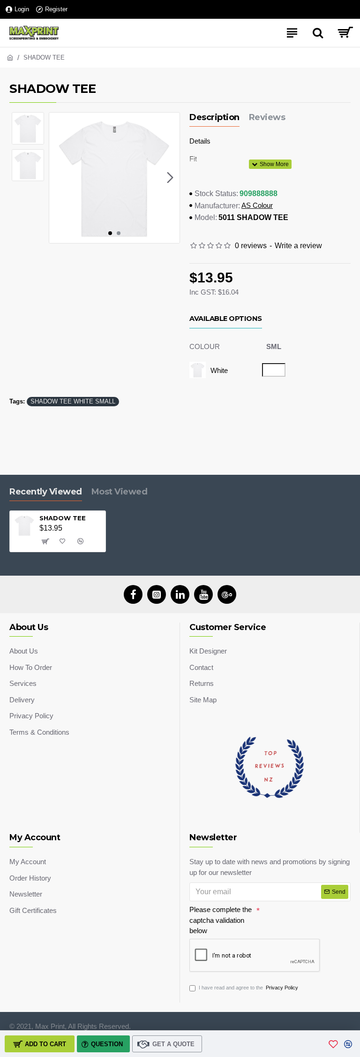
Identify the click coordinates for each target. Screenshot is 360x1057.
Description (214, 117)
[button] (58, 177)
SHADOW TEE (62, 518)
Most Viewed (119, 492)
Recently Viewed (45, 492)
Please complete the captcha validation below (220, 920)
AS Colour (257, 205)
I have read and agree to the (248, 987)
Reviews (267, 117)
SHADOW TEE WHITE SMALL (72, 401)
